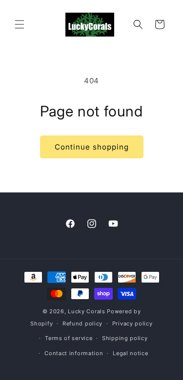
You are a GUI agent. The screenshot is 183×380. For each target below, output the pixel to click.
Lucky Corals (86, 311)
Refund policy (82, 323)
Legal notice (130, 353)
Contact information (73, 353)
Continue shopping (92, 147)
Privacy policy (132, 323)
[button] (19, 24)
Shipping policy (125, 338)
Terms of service (68, 338)
